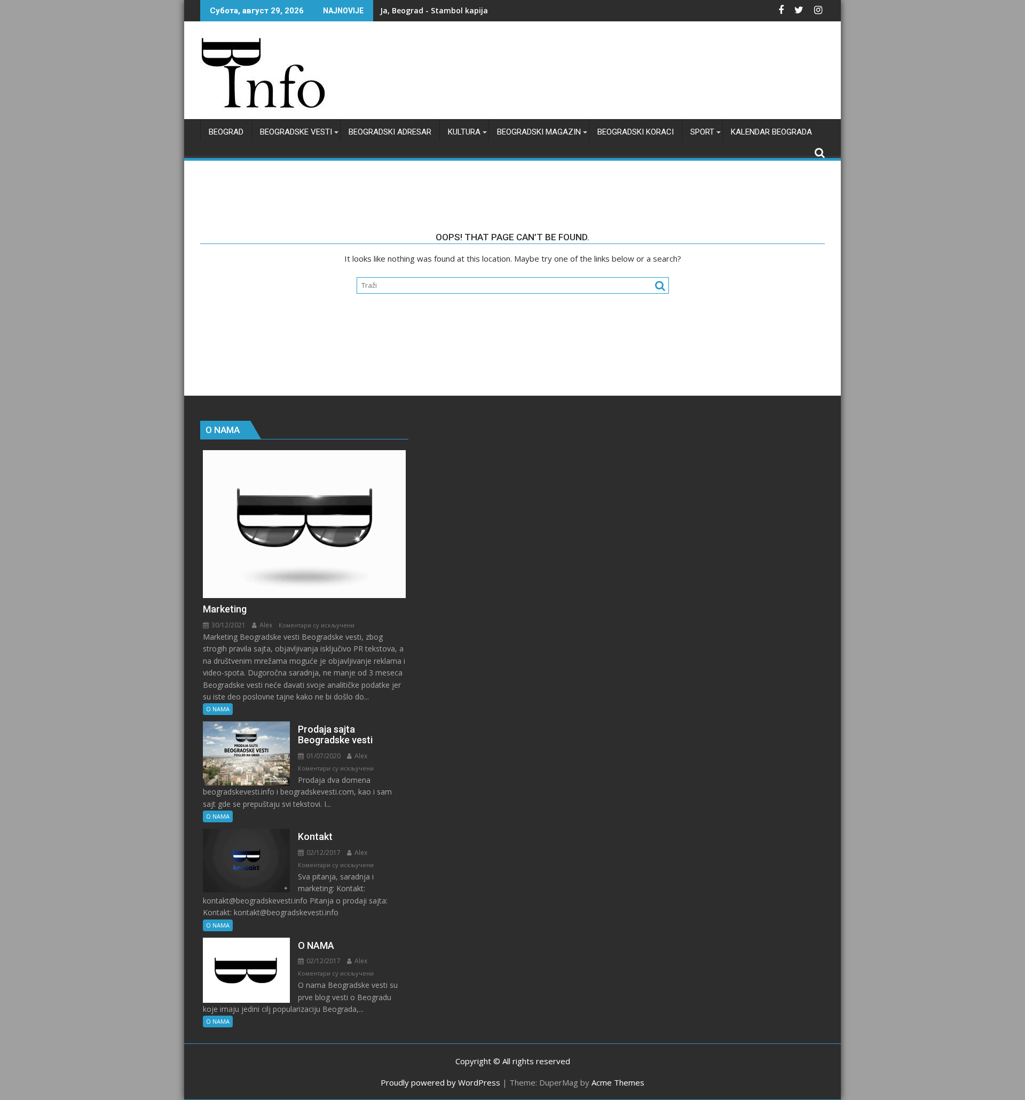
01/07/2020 (323, 755)
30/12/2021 (228, 625)
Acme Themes (618, 1082)
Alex (265, 625)
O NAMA (218, 709)
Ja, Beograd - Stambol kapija (434, 10)
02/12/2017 (323, 852)
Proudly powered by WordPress (440, 1082)
